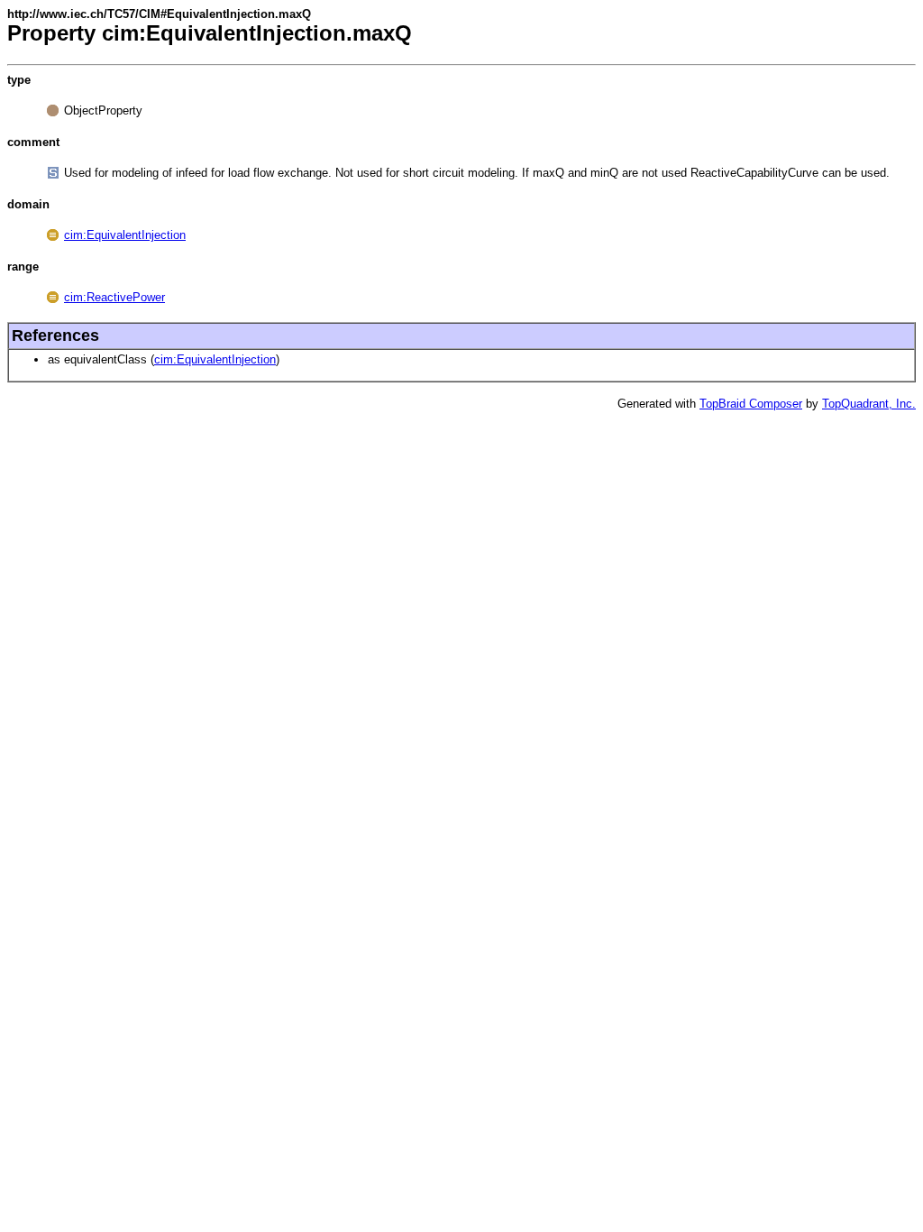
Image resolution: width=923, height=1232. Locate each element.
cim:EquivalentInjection (125, 235)
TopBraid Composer (750, 403)
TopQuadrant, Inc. (869, 403)
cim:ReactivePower (114, 297)
